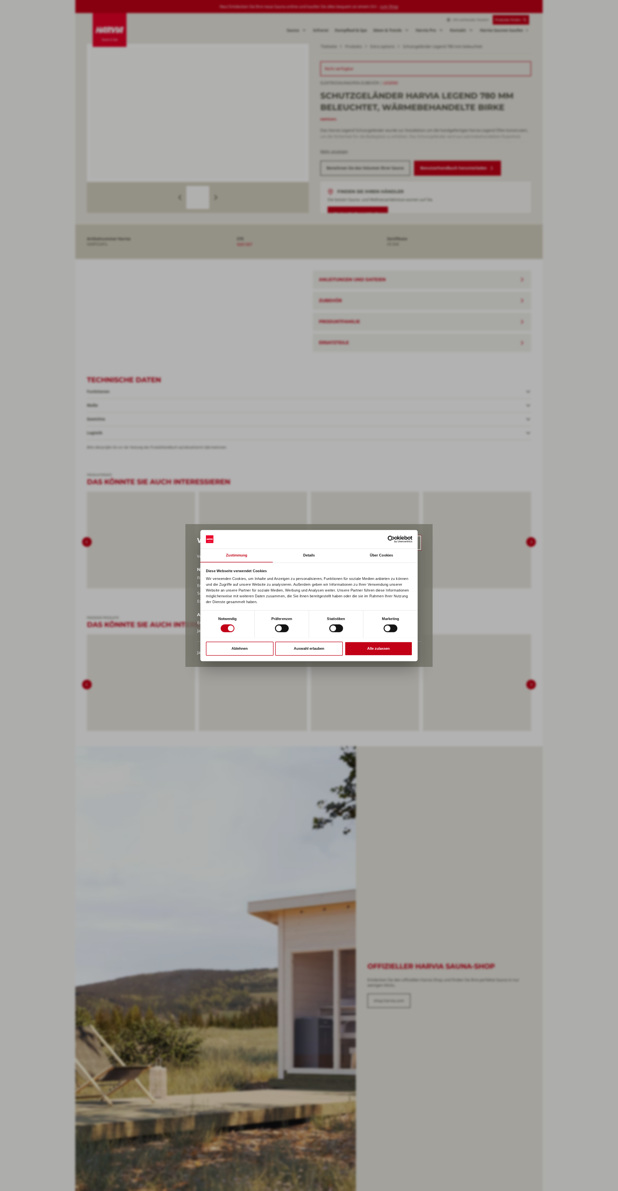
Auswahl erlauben (309, 648)
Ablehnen (240, 648)
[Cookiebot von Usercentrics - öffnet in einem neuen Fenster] (391, 539)
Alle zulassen (378, 648)
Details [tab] (309, 555)
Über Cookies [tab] (381, 555)
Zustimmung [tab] (236, 555)
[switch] (282, 628)
